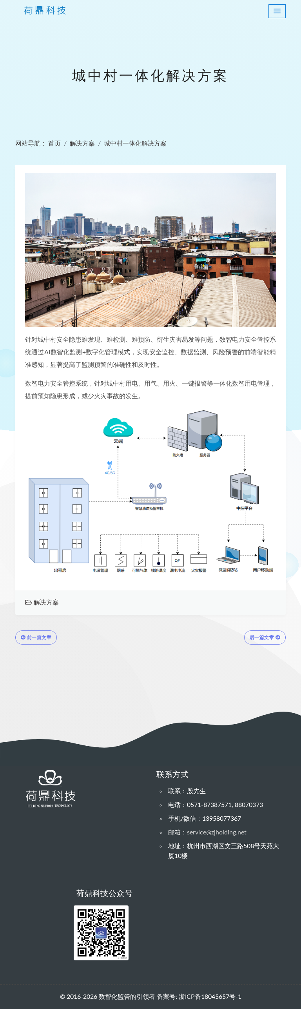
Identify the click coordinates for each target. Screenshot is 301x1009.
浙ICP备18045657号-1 (210, 997)
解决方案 (82, 143)
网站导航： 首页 (38, 143)
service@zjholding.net (217, 832)
